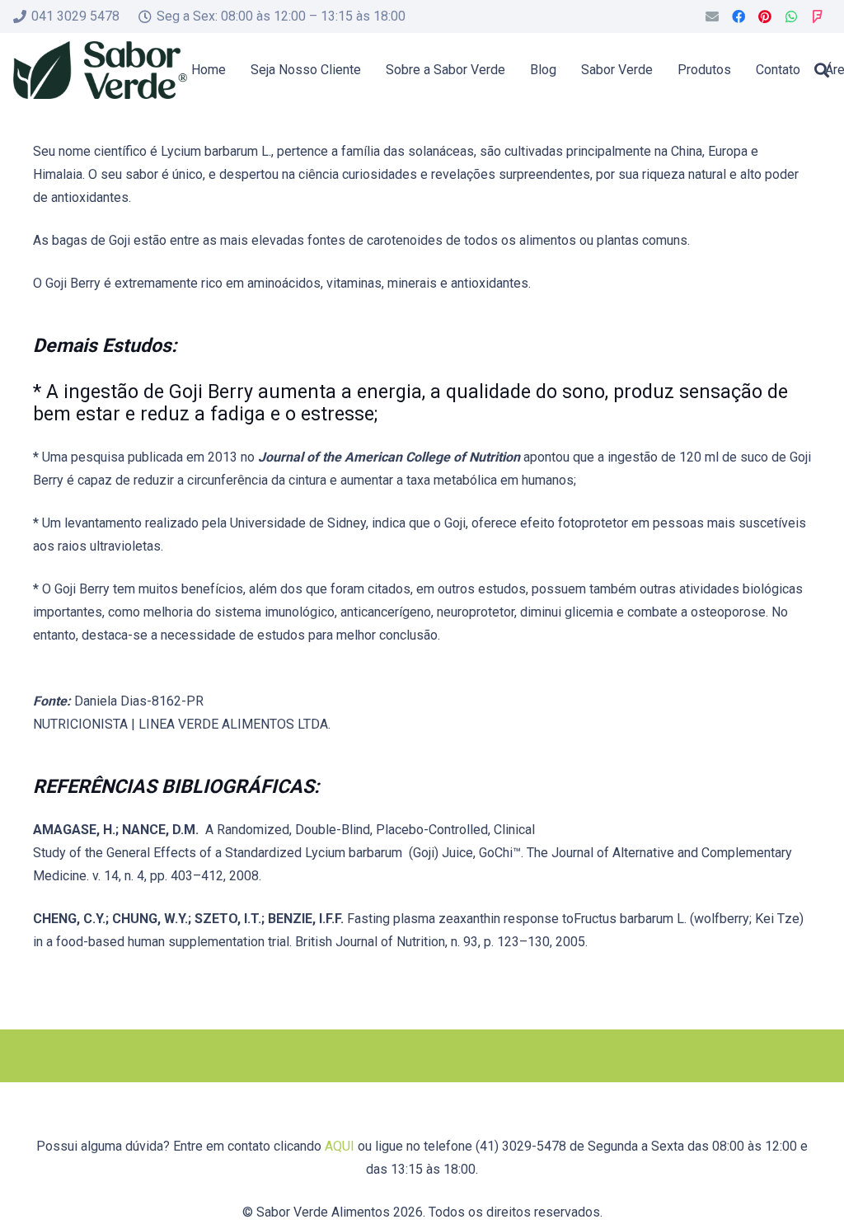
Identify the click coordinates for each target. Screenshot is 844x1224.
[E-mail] (712, 16)
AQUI (339, 1146)
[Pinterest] (765, 16)
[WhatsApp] (791, 16)
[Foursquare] (817, 16)
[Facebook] (738, 16)
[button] (821, 70)
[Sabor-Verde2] (100, 70)
